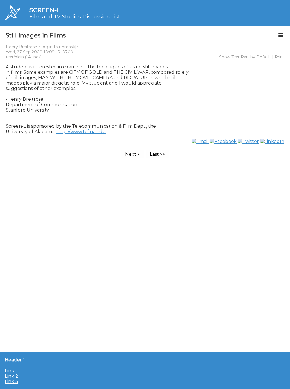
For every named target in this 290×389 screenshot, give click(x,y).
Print (279, 57)
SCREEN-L (44, 10)
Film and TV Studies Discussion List (74, 17)
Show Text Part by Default (245, 57)
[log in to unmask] (58, 46)
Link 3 (11, 381)
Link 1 (11, 370)
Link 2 (11, 376)
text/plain (15, 57)
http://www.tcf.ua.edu (81, 131)
